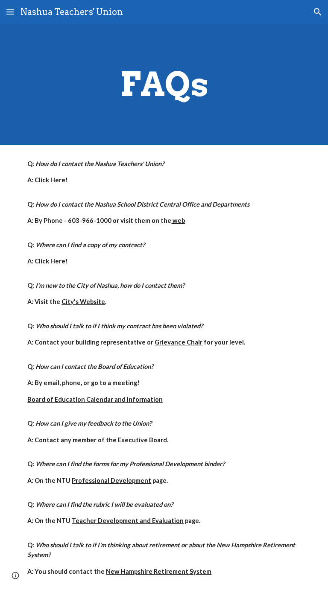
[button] (10, 11)
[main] (164, 84)
